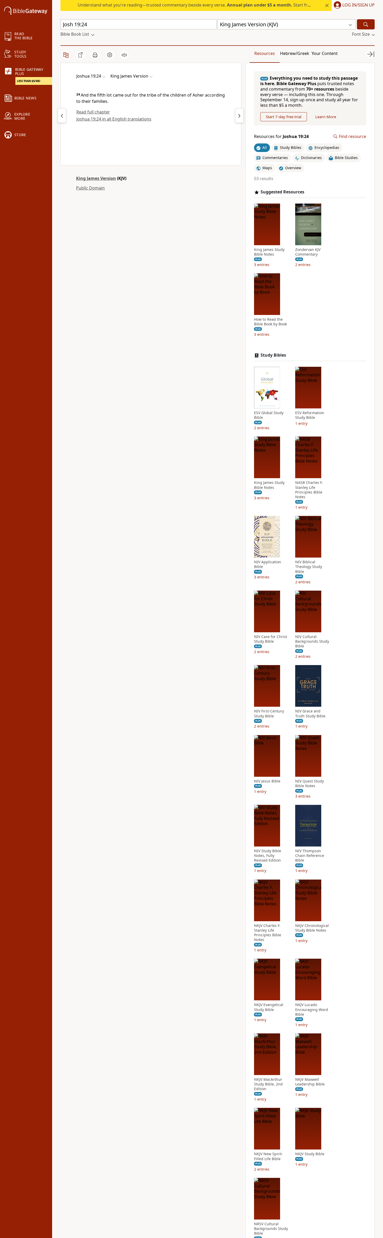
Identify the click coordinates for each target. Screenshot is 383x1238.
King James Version (96, 178)
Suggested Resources (282, 192)
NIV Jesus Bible (267, 781)
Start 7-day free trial (283, 116)
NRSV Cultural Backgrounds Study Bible (271, 1229)
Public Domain (90, 188)
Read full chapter (93, 112)
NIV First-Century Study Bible (269, 713)
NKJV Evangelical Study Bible (268, 1007)
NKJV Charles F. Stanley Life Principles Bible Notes (267, 932)
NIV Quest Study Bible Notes (309, 783)
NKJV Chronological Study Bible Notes (312, 928)
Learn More (325, 116)
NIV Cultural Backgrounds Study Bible (312, 641)
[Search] (366, 24)
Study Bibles (273, 355)
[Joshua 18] (62, 115)
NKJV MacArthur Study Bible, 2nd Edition (268, 1084)
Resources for (281, 136)
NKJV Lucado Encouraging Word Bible (311, 1009)
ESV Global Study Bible (268, 415)
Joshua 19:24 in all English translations (113, 119)
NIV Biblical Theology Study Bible (308, 567)
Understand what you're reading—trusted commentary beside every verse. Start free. (195, 5)
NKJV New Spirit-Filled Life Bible (268, 1156)
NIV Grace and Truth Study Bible (310, 713)
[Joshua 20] (239, 115)
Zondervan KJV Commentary (307, 252)
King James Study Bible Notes (269, 252)
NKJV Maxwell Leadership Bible (310, 1082)
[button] (353, 5)
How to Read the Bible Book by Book (270, 321)
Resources (264, 53)
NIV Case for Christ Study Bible (270, 639)
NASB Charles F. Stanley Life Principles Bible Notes (309, 489)
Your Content (325, 53)
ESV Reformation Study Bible (309, 415)
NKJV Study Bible (309, 1154)
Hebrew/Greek (294, 53)
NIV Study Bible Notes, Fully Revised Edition (267, 856)
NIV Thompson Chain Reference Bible (309, 856)
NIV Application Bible (267, 564)
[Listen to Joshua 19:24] (124, 55)
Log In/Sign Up (358, 5)
